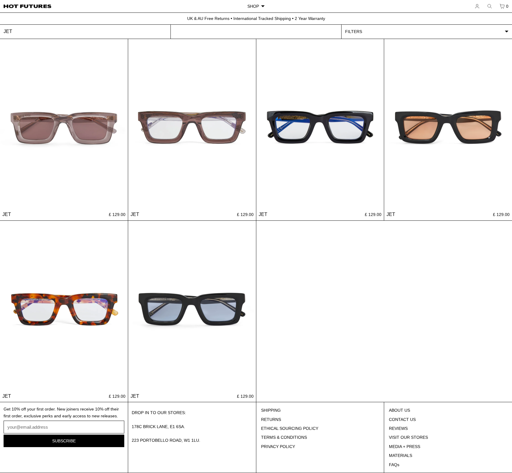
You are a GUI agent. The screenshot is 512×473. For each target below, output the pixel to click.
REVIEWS (398, 428)
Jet (6, 214)
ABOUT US (399, 410)
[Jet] (64, 124)
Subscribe (64, 440)
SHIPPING (271, 410)
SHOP (253, 6)
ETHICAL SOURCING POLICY (289, 428)
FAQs (394, 464)
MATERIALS (400, 455)
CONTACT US (402, 419)
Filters (353, 31)
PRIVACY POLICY (278, 446)
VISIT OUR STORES (408, 437)
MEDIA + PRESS (404, 446)
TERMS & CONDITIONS (284, 437)
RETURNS (271, 419)
